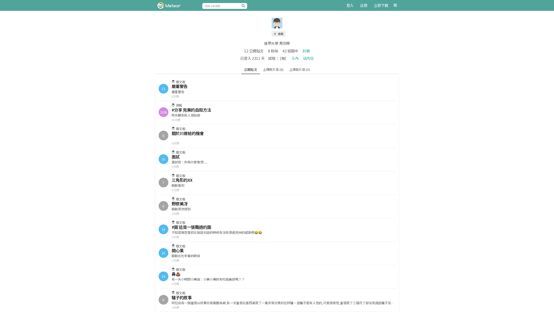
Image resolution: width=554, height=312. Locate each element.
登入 (350, 5)
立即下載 (381, 5)
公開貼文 (250, 69)
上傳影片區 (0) (299, 69)
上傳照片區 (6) (273, 69)
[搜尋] (244, 5)
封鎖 (306, 51)
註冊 (363, 5)
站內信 (308, 58)
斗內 (294, 58)
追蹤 (280, 34)
